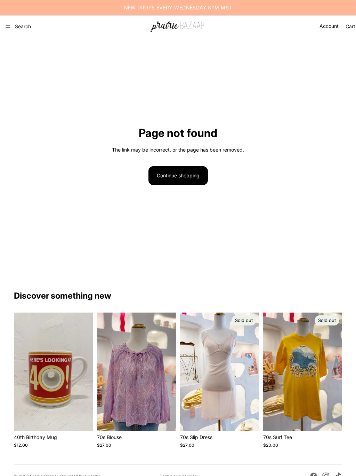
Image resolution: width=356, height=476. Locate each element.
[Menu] (8, 26)
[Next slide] (168, 371)
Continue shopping (178, 175)
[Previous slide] (104, 371)
